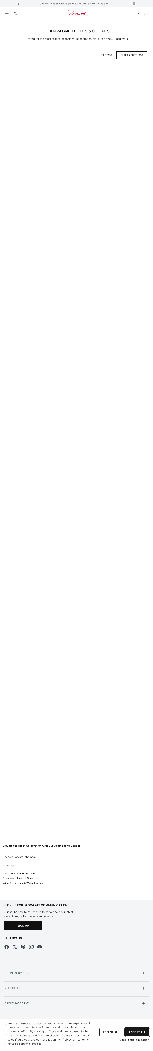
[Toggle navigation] (6, 13)
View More (9, 865)
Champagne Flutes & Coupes (19, 878)
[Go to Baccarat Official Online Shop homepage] (76, 13)
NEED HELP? (12, 988)
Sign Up (23, 925)
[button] (18, 3)
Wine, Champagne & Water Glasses (23, 883)
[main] (76, 453)
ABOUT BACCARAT (16, 1003)
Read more (121, 38)
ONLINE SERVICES (16, 973)
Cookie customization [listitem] (134, 1039)
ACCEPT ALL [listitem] (137, 1032)
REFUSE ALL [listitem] (111, 1032)
